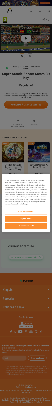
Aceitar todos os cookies (26, 226)
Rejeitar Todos (26, 219)
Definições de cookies (26, 211)
